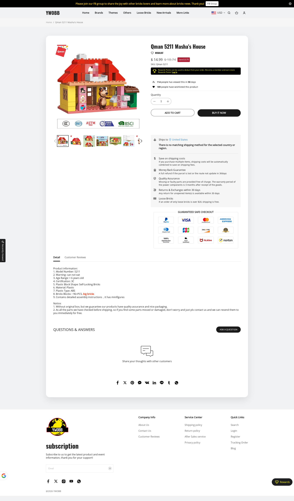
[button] (55, 141)
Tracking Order (239, 442)
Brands (99, 12)
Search (235, 425)
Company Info (146, 417)
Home (85, 12)
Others (127, 12)
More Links (183, 12)
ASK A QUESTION (228, 329)
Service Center (193, 417)
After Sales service (195, 436)
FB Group (212, 3)
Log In (174, 72)
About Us (143, 425)
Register (235, 436)
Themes (113, 12)
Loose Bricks (144, 12)
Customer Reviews (149, 436)
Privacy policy (192, 442)
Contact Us (144, 430)
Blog (233, 448)
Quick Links (237, 417)
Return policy (192, 430)
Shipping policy (193, 425)
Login (234, 430)
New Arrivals (164, 12)
